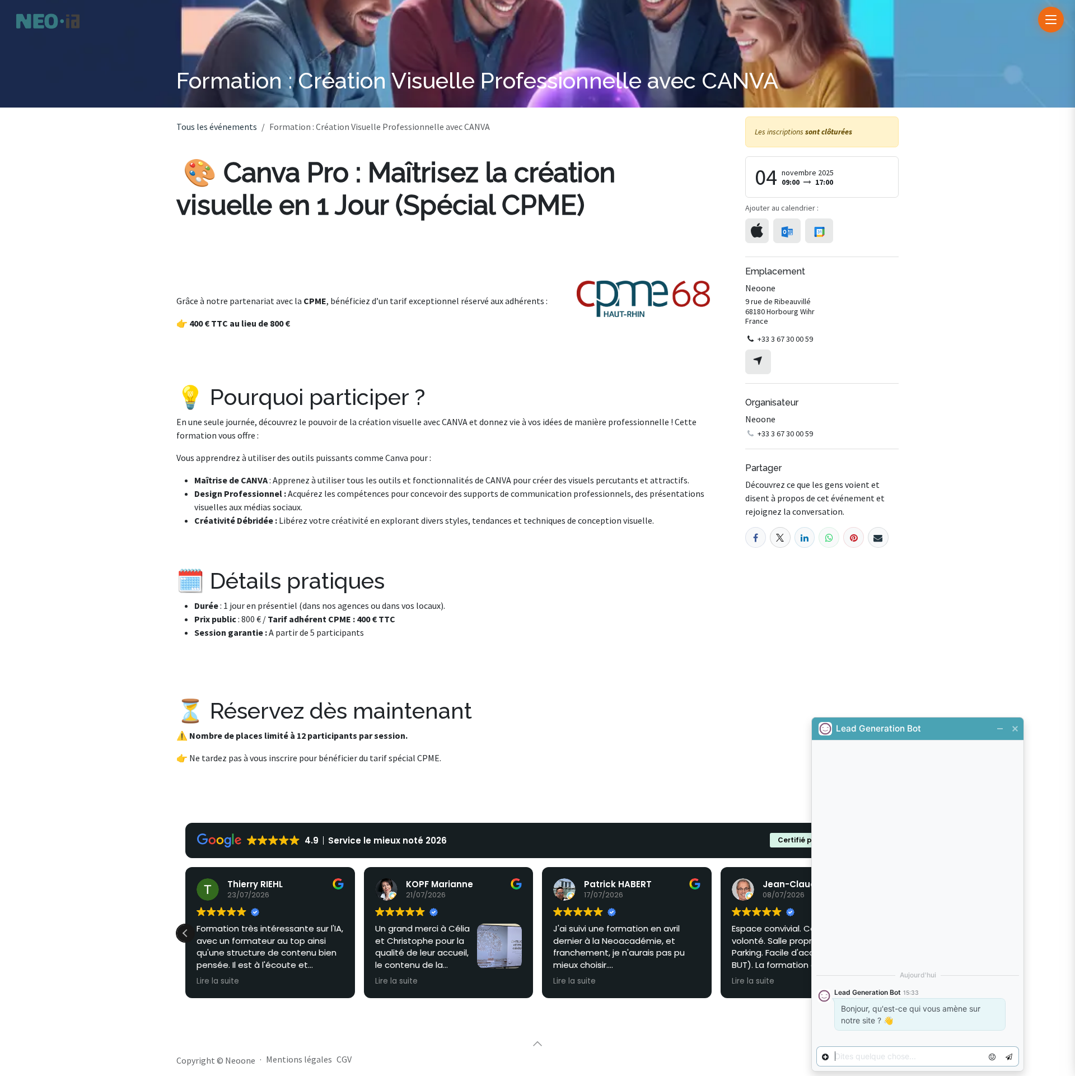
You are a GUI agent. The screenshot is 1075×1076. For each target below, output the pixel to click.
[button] (185, 933)
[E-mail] (878, 537)
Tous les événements (216, 126)
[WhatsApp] (829, 537)
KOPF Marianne (439, 884)
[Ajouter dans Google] (819, 230)
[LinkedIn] (804, 537)
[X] (780, 537)
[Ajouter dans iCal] (757, 230)
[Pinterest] (853, 537)
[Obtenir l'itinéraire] (758, 362)
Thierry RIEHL (255, 884)
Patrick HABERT (618, 884)
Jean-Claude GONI (805, 884)
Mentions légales (299, 1059)
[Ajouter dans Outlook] (787, 230)
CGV (344, 1059)
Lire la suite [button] (218, 981)
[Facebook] (755, 537)
